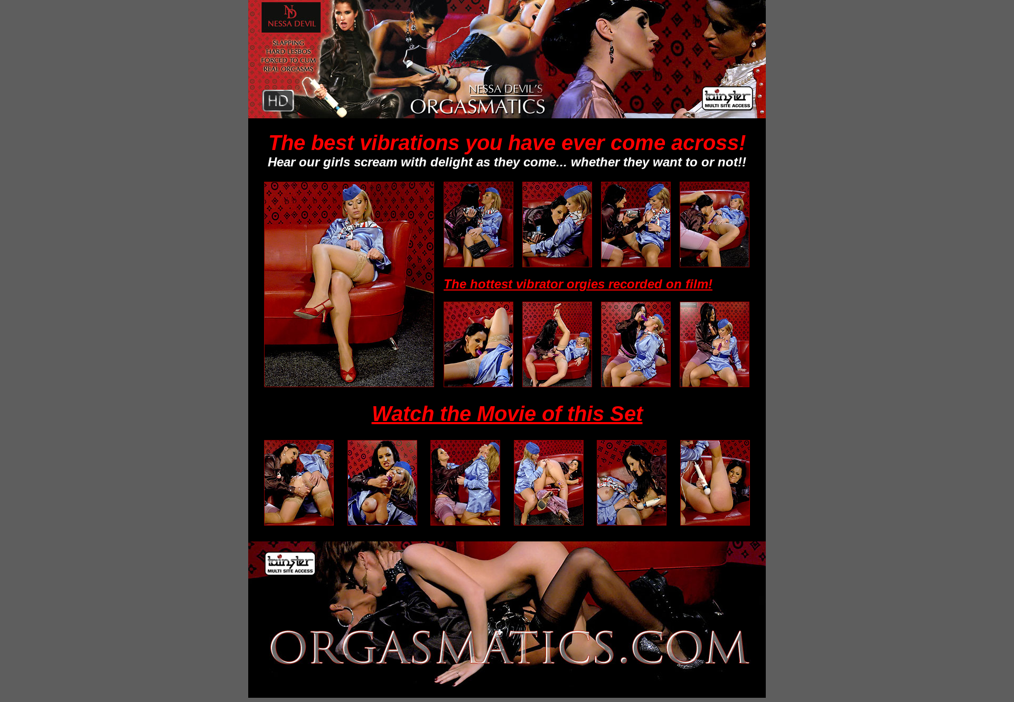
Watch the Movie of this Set (507, 413)
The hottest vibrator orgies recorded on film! (578, 284)
